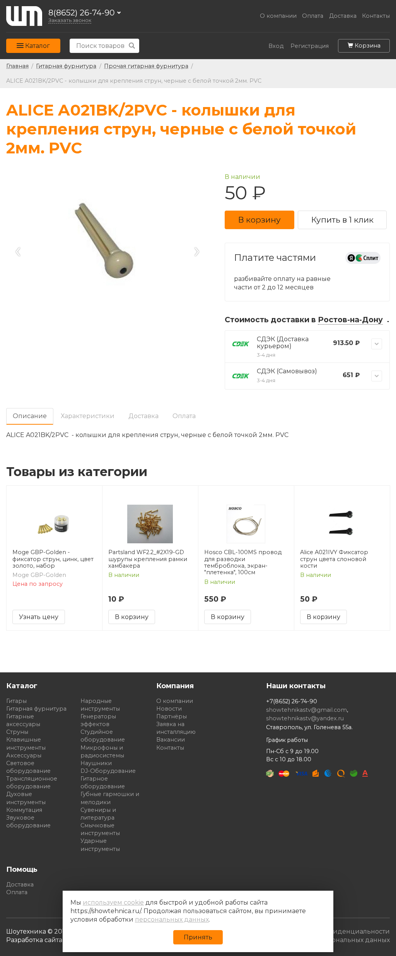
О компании (278, 16)
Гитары (16, 700)
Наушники (96, 763)
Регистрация (309, 46)
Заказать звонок (69, 20)
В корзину (259, 220)
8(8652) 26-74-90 (81, 13)
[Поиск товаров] (132, 46)
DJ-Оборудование (108, 770)
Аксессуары (23, 755)
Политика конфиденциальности (336, 931)
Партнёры (171, 716)
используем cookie (113, 902)
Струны (17, 731)
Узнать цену (38, 617)
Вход (275, 46)
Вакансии (170, 739)
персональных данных (172, 919)
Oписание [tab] (30, 416)
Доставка (343, 16)
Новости (169, 708)
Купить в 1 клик (342, 220)
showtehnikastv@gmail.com (306, 709)
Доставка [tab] (143, 416)
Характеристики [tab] (87, 416)
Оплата (312, 16)
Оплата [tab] (184, 416)
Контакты (376, 16)
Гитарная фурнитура (36, 708)
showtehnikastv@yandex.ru (305, 718)
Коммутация (24, 809)
